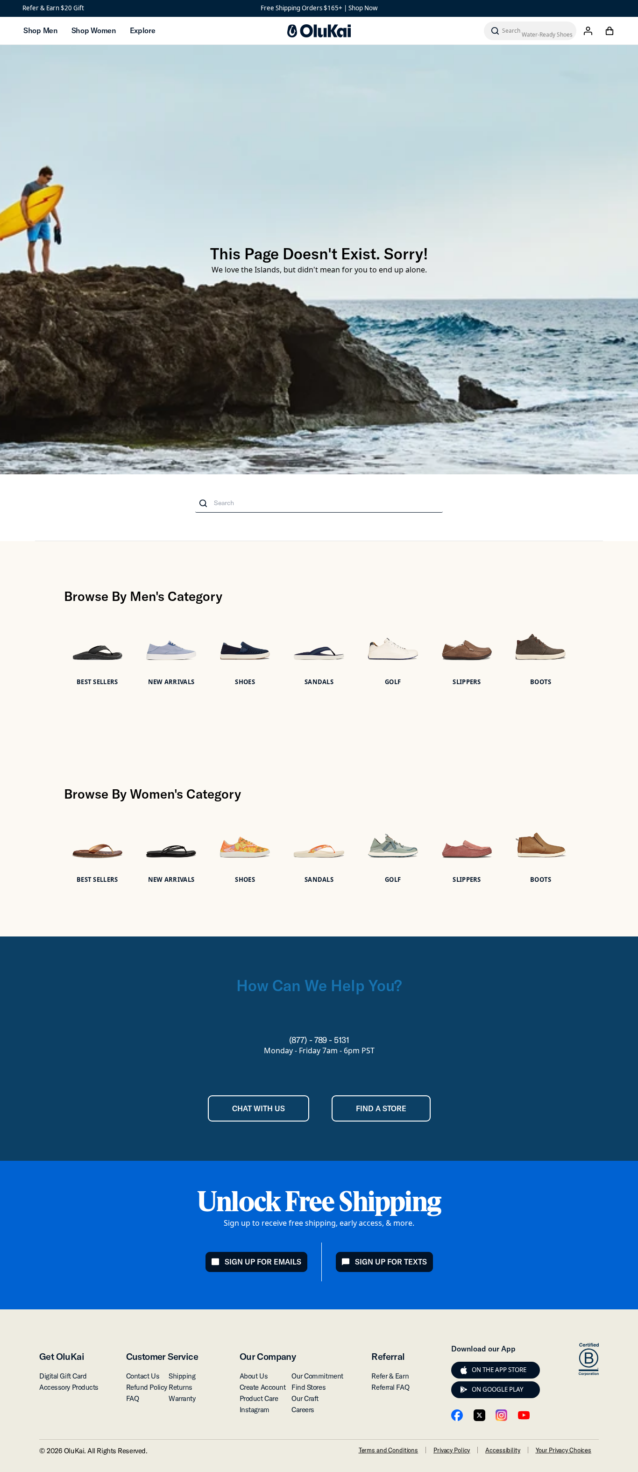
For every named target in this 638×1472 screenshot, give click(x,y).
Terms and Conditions (388, 1450)
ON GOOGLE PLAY (498, 1389)
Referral (387, 1356)
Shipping (182, 1376)
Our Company (268, 1356)
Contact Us (143, 1376)
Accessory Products (69, 1387)
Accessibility (502, 1450)
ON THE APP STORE (499, 1369)
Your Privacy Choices (563, 1450)
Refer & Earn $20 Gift (53, 8)
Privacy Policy (451, 1450)
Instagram (254, 1409)
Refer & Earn (390, 1376)
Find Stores (308, 1387)
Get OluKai (61, 1356)
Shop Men (40, 30)
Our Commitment (317, 1376)
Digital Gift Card (62, 1376)
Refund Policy (146, 1387)
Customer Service (162, 1356)
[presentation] (464, 1370)
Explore (143, 30)
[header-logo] (319, 30)
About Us (254, 1376)
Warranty (182, 1398)
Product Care (259, 1398)
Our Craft (305, 1398)
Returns (180, 1387)
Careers (302, 1409)
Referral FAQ (390, 1387)
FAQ (132, 1398)
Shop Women (93, 30)
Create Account (263, 1387)
